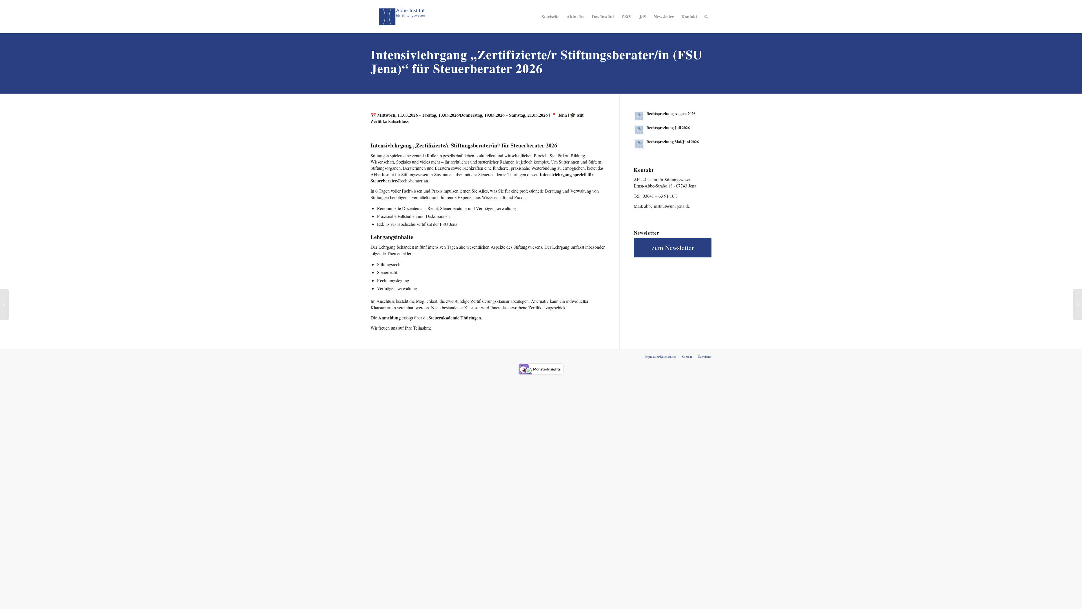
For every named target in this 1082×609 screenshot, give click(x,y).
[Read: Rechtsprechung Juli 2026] (639, 130)
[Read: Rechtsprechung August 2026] (639, 116)
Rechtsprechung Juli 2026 (668, 128)
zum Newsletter (672, 247)
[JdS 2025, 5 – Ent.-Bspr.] (1077, 304)
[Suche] (706, 16)
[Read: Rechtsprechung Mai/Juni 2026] (639, 144)
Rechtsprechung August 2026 (670, 113)
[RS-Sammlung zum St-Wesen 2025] (4, 304)
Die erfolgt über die (426, 318)
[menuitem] (550, 16)
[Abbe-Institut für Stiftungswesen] (402, 16)
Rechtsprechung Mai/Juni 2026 (672, 142)
